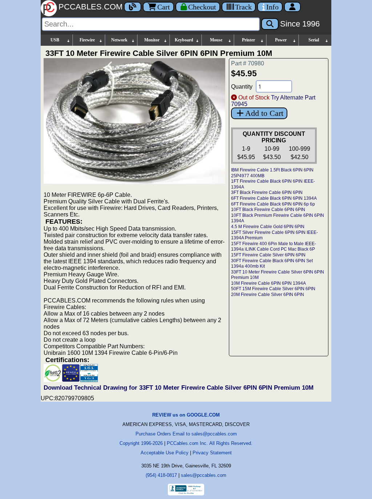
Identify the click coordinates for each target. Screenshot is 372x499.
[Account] (292, 7)
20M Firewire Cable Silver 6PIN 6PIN (267, 294)
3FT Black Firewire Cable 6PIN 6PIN (267, 192)
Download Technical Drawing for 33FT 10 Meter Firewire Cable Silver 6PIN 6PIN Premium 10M (179, 387)
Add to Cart (264, 113)
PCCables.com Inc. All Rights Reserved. (209, 443)
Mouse (216, 39)
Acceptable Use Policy (165, 452)
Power (281, 39)
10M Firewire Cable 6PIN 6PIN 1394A (268, 283)
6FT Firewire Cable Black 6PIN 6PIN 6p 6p (273, 204)
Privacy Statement (212, 452)
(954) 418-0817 (161, 475)
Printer (248, 39)
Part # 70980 (247, 63)
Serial (313, 39)
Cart (163, 7)
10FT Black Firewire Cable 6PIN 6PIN (268, 209)
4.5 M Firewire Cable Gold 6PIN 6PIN (267, 226)
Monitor (151, 39)
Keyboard (184, 39)
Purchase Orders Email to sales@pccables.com (186, 434)
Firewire (87, 39)
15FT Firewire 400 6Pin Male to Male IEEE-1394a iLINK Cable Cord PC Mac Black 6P (273, 246)
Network (119, 39)
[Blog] (132, 7)
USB (54, 39)
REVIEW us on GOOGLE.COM (186, 415)
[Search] (270, 24)
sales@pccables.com (203, 475)
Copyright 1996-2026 (141, 443)
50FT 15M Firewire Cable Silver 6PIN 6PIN (273, 288)
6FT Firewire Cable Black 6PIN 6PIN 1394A (274, 198)
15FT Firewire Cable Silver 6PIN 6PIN (268, 254)
